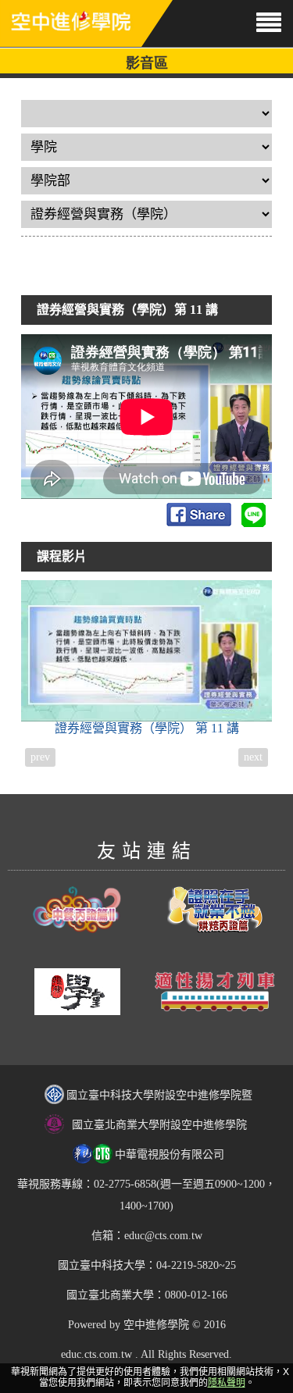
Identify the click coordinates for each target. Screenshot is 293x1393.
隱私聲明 (226, 1382)
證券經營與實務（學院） (147, 728)
